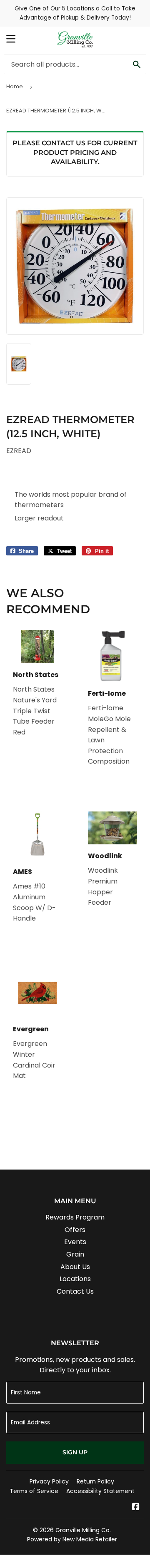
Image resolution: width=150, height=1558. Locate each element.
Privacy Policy (49, 1481)
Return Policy (95, 1481)
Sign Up (75, 1452)
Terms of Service (34, 1491)
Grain (75, 1254)
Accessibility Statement (100, 1491)
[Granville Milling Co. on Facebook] (136, 1507)
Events (75, 1242)
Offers (75, 1229)
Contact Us (75, 1291)
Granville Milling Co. (83, 1530)
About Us (75, 1267)
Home (14, 86)
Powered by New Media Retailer (72, 1539)
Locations (75, 1279)
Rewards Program (75, 1217)
